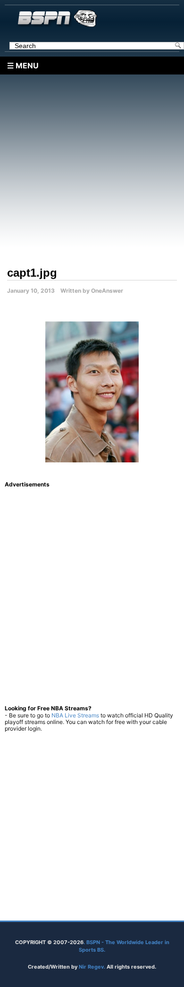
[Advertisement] (92, 166)
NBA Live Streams (75, 715)
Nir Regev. (93, 966)
